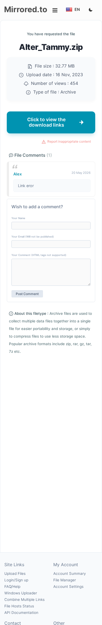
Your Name (18, 218)
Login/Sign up (16, 580)
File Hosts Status (19, 606)
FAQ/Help (12, 586)
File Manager (64, 580)
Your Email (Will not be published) (32, 236)
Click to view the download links (46, 122)
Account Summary (69, 573)
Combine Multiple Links (24, 599)
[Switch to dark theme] (90, 10)
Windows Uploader (20, 593)
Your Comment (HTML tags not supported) (38, 255)
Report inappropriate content (69, 141)
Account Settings (68, 586)
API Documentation (21, 612)
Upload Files (15, 573)
